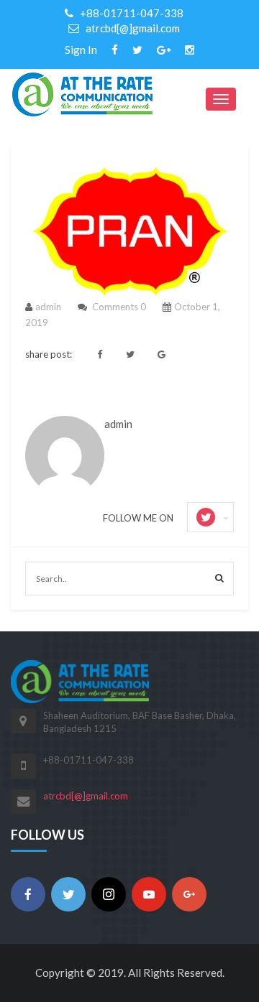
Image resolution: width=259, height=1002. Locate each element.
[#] (115, 49)
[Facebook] (28, 894)
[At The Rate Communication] (82, 92)
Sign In (81, 49)
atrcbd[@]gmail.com (131, 28)
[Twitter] (68, 894)
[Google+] (189, 894)
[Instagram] (108, 894)
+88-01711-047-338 (130, 12)
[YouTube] (149, 894)
